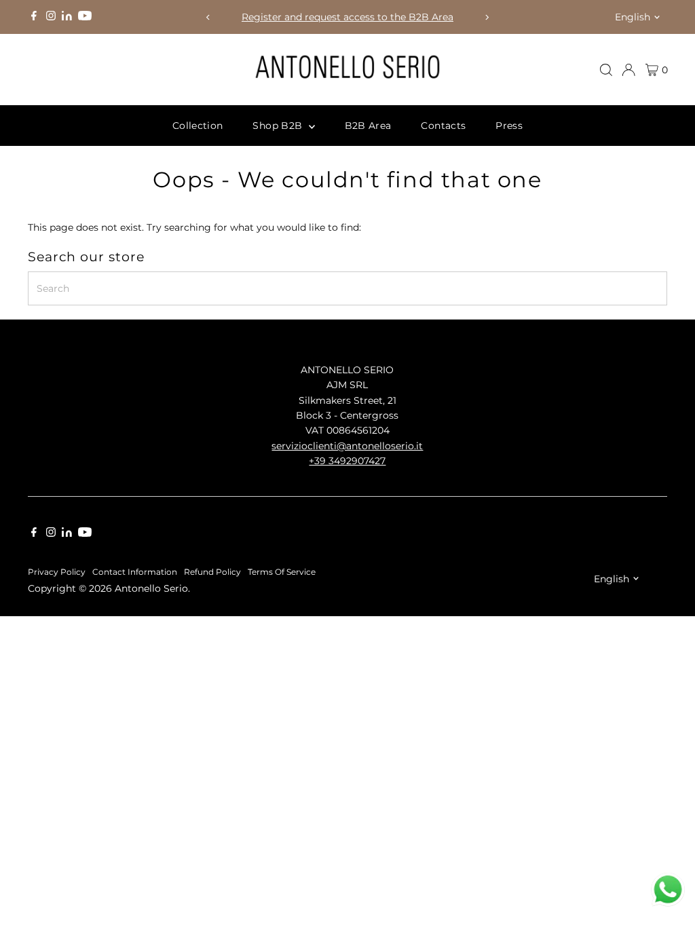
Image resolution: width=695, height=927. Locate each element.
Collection (197, 125)
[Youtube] (85, 17)
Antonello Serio (151, 588)
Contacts (443, 125)
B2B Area (368, 125)
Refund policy (212, 572)
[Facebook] (34, 17)
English (632, 17)
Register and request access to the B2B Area (347, 17)
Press (509, 125)
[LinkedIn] (68, 17)
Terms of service (282, 572)
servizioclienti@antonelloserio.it (347, 446)
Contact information (134, 572)
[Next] (487, 17)
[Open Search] (606, 70)
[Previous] (208, 17)
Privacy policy (57, 572)
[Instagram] (51, 17)
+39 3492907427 (347, 461)
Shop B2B (278, 125)
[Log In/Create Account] (628, 70)
